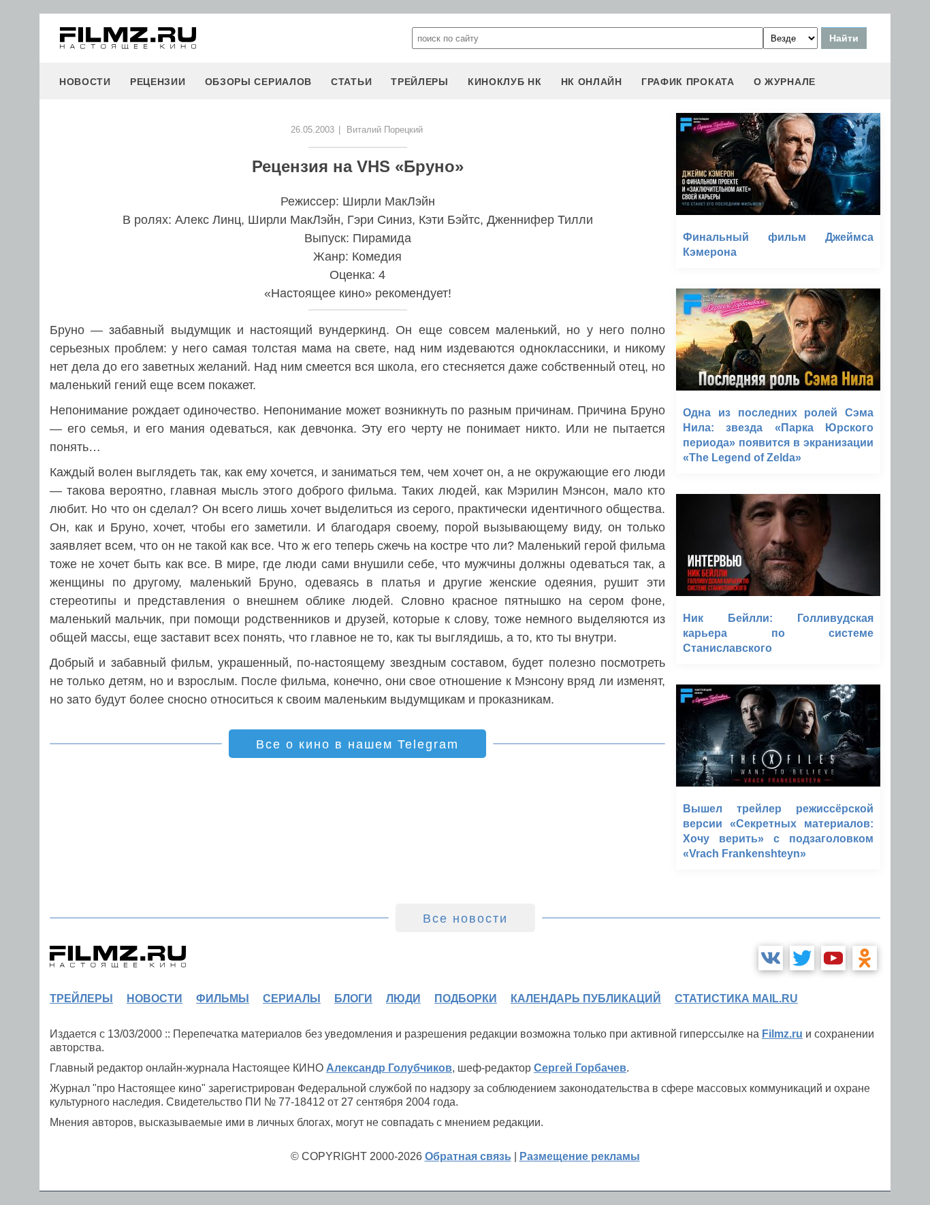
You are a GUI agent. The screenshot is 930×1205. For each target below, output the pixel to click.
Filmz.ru (782, 1034)
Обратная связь (468, 1156)
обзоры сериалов (258, 81)
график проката (688, 81)
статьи (351, 81)
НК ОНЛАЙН (591, 81)
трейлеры (420, 81)
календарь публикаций (586, 998)
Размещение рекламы (579, 1156)
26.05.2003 (312, 130)
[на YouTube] (833, 958)
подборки (465, 998)
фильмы (222, 998)
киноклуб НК (505, 81)
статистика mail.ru (736, 998)
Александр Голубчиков (389, 1068)
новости (85, 81)
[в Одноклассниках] (864, 958)
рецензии (158, 81)
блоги (353, 998)
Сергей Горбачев (580, 1068)
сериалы (292, 998)
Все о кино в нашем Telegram (357, 744)
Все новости (465, 918)
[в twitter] (802, 958)
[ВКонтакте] (770, 958)
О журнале (785, 81)
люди (403, 998)
